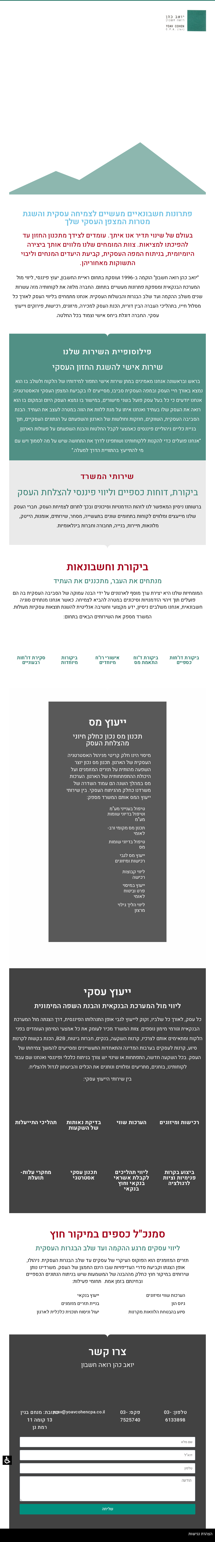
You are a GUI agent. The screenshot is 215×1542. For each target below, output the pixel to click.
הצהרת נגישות (200, 1534)
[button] (7, 1460)
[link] (85, 1395)
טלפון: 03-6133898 (175, 1416)
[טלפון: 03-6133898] (175, 1395)
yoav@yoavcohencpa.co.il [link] (79, 1412)
